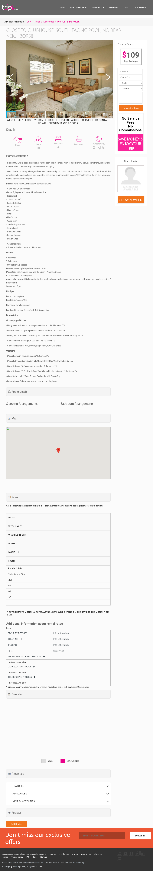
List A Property (141, 7)
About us (98, 854)
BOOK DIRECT (98, 7)
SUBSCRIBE (140, 835)
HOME (62, 7)
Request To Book (131, 108)
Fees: (9, 628)
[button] (59, 76)
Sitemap (43, 857)
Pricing (75, 854)
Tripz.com (21, 866)
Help (34, 857)
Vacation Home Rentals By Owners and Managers (24, 854)
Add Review (16, 824)
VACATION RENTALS (78, 7)
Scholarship (64, 854)
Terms (5, 857)
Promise (52, 854)
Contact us (86, 854)
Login (125, 7)
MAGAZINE (113, 7)
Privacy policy (17, 857)
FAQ (27, 857)
